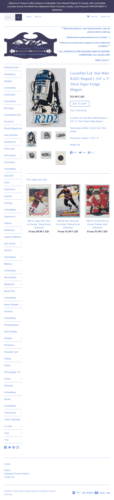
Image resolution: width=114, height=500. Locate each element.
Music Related (13, 304)
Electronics (9, 189)
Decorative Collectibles (13, 165)
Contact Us (9, 476)
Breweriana (13, 141)
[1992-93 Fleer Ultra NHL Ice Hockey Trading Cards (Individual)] (68, 201)
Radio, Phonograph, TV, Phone (13, 372)
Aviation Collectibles (10, 84)
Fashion (13, 196)
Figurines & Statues (13, 220)
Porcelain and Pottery (13, 355)
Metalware (13, 284)
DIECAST (13, 175)
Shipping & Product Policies (16, 473)
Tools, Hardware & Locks (13, 423)
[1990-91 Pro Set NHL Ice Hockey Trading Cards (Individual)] (97, 201)
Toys (13, 433)
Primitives (9, 345)
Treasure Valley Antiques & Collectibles (33, 491)
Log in (29, 16)
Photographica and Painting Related (13, 331)
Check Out (105, 16)
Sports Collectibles (13, 402)
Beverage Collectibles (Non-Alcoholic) (13, 114)
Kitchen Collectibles (13, 254)
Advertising (13, 74)
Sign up (38, 16)
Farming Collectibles (10, 206)
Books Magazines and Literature (13, 132)
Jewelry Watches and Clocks (13, 240)
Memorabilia (13, 277)
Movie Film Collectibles (10, 294)
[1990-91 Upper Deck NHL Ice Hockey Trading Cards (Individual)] (38, 201)
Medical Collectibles (13, 267)
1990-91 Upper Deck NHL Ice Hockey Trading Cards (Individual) (39, 224)
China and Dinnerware (13, 152)
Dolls (13, 182)
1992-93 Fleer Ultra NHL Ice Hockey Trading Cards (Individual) (68, 224)
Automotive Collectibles (13, 98)
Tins (6, 439)
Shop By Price (13, 67)
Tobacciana (13, 412)
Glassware (13, 230)
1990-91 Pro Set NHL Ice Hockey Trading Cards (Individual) (97, 224)
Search (7, 470)
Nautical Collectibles (10, 315)
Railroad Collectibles (10, 389)
